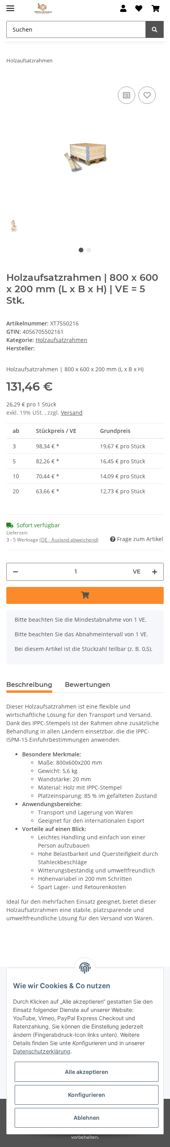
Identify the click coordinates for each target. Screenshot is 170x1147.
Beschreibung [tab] (29, 684)
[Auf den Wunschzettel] (147, 95)
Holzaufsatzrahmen (61, 340)
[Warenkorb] (155, 9)
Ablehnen (87, 1117)
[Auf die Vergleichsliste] (126, 95)
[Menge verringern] (15, 571)
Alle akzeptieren (86, 1071)
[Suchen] (154, 29)
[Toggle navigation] (10, 5)
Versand (72, 412)
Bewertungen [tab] (87, 684)
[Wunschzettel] (139, 9)
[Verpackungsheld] (43, 9)
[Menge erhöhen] (154, 571)
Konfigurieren (86, 1094)
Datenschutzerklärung (41, 1051)
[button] (123, 9)
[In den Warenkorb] (85, 595)
